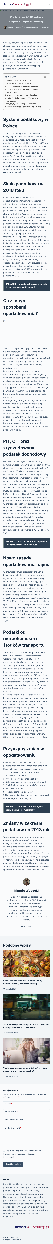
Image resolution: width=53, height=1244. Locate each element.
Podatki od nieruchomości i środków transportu (22, 99)
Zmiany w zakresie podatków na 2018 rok (24, 107)
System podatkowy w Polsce (18, 80)
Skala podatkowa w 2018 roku (19, 83)
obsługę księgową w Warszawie (24, 56)
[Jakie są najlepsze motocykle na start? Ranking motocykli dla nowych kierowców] (26, 1007)
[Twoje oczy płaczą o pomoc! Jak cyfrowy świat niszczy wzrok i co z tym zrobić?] (26, 1051)
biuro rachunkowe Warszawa (24, 866)
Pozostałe (45, 27)
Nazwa (8, 1103)
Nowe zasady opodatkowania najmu (22, 95)
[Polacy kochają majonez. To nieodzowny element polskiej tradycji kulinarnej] (26, 963)
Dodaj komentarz (13, 1128)
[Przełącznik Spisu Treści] (44, 77)
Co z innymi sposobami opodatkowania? (24, 86)
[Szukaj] (49, 4)
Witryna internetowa (14, 1119)
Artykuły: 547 (26, 926)
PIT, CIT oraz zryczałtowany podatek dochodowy (22, 90)
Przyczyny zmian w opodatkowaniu (21, 104)
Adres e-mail (11, 1111)
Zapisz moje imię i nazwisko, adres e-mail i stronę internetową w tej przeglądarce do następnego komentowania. (23, 1154)
